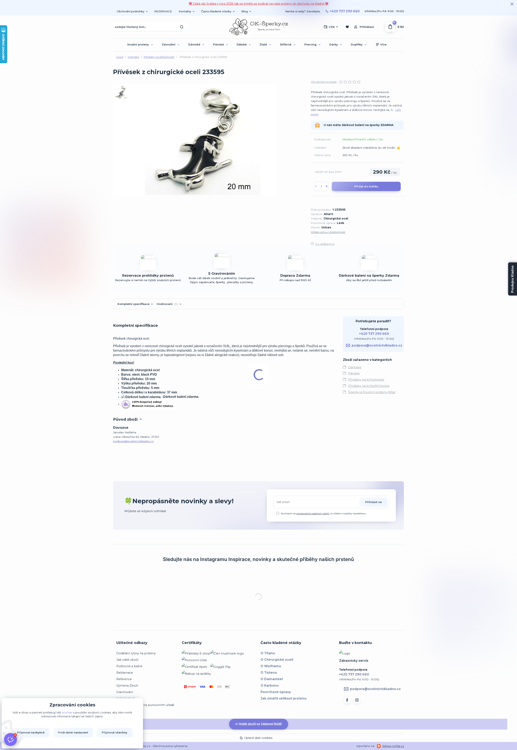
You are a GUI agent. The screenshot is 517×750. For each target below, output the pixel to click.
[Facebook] (347, 717)
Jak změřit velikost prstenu (284, 716)
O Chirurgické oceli (277, 677)
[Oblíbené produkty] (347, 27)
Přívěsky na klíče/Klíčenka (368, 386)
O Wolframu (271, 683)
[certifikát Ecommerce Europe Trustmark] (227, 670)
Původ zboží (125, 419)
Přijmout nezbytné (30, 732)
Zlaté (263, 44)
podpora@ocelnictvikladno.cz (133, 441)
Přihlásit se (373, 502)
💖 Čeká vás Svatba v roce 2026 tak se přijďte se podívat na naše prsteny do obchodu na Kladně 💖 (258, 3)
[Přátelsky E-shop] (196, 670)
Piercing (310, 44)
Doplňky (357, 44)
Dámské (194, 44)
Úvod (119, 57)
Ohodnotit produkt (324, 81)
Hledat (182, 27)
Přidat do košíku (366, 186)
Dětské (242, 44)
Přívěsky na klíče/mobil (159, 57)
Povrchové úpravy (276, 709)
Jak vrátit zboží (127, 677)
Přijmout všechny (114, 732)
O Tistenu (269, 690)
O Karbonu (270, 703)
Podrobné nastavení (73, 732)
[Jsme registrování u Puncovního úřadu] (194, 677)
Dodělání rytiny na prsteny (136, 670)
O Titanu (268, 670)
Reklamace (124, 690)
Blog (244, 11)
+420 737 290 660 (345, 11)
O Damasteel (272, 696)
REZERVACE (163, 11)
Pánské (218, 44)
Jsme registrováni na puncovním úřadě (145, 722)
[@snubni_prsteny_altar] (202, 576)
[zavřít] (512, 4)
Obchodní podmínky (130, 11)
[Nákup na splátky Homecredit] (196, 690)
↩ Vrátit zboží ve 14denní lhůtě (258, 741)
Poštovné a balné (129, 683)
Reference (124, 696)
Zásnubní (168, 44)
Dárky (333, 44)
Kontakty (185, 11)
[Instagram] (357, 717)
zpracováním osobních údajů (312, 513)
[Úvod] (258, 27)
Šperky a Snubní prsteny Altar (372, 392)
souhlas (67, 712)
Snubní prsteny (138, 44)
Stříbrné (285, 44)
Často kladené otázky (216, 11)
